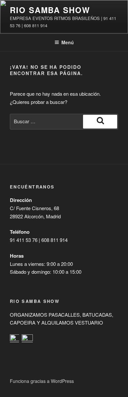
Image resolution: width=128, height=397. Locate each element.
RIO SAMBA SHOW (50, 9)
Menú (67, 42)
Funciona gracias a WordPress (42, 381)
